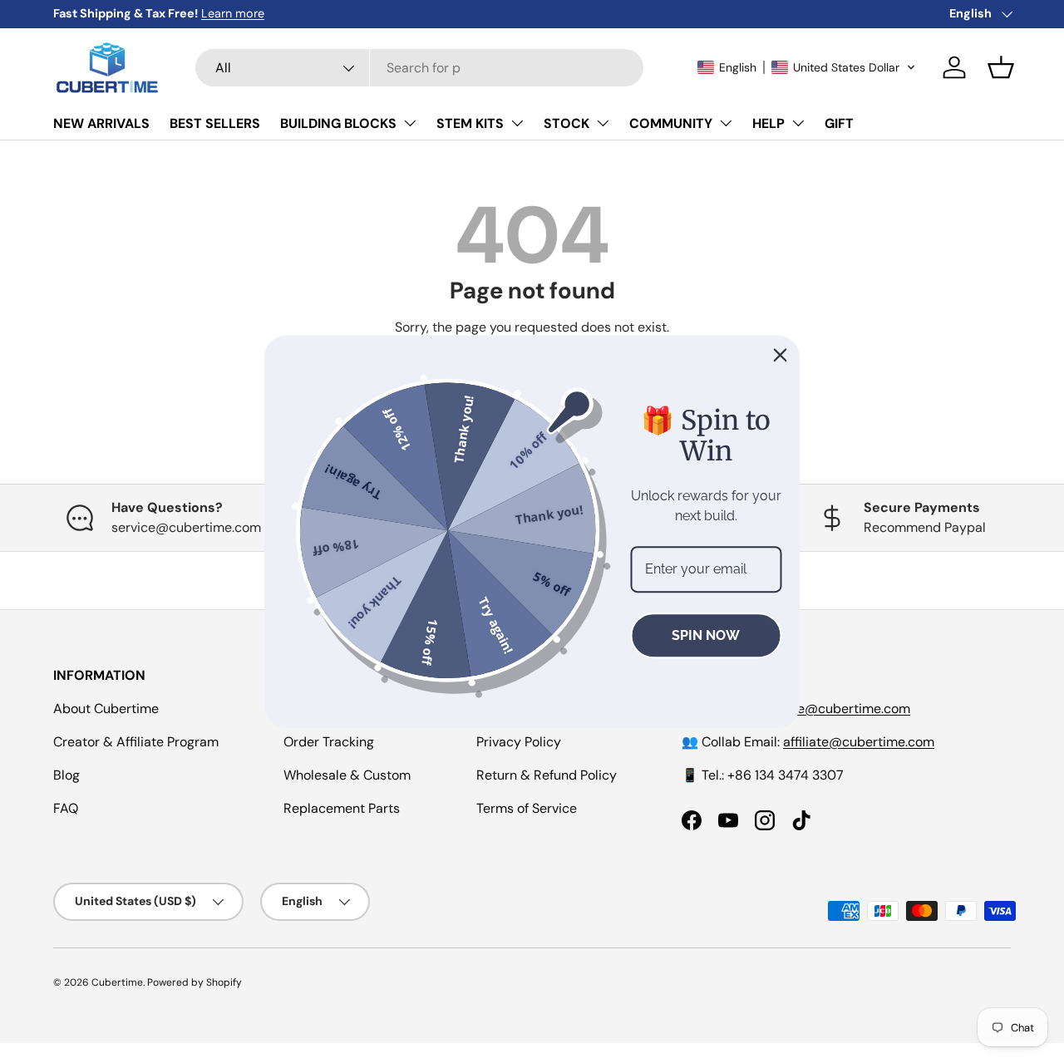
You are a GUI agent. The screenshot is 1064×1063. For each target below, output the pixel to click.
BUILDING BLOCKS (338, 123)
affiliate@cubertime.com (858, 741)
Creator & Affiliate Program (136, 741)
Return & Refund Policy (546, 775)
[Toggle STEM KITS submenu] (517, 123)
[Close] (780, 355)
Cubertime (117, 982)
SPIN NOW (706, 634)
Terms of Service (526, 808)
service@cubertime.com (835, 708)
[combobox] (419, 67)
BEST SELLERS (215, 123)
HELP (768, 123)
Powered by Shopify (194, 982)
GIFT (839, 123)
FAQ (65, 808)
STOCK (566, 123)
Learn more (460, 13)
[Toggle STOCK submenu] (603, 123)
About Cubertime (106, 708)
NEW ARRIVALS (101, 123)
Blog (66, 775)
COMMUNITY (670, 123)
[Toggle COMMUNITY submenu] (726, 123)
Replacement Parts (341, 808)
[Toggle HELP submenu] (798, 123)
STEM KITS (470, 123)
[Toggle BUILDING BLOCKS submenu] (410, 123)
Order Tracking (328, 741)
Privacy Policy (518, 741)
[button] (807, 67)
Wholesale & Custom (347, 775)
